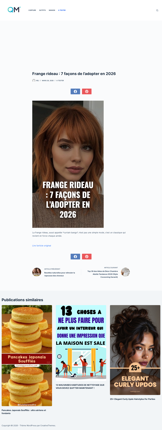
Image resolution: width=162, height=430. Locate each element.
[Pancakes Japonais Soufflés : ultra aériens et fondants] (27, 355)
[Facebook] (75, 91)
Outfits (42, 10)
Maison (52, 10)
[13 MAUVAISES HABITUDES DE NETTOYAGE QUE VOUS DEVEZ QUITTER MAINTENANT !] (81, 343)
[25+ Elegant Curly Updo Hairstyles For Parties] (135, 350)
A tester (62, 10)
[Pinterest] (87, 91)
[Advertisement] (81, 39)
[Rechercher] (157, 10)
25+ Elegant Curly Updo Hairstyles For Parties (132, 399)
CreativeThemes (47, 425)
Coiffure (32, 10)
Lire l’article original (41, 245)
